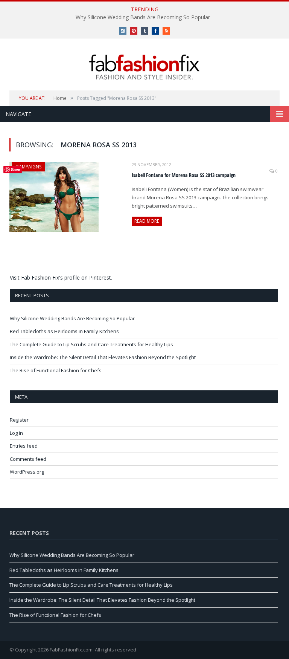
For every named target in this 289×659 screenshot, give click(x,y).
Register (19, 419)
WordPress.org (27, 471)
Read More (146, 221)
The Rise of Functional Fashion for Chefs (56, 370)
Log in (16, 433)
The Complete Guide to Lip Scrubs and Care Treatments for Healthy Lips (91, 344)
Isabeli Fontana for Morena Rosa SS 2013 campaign (184, 175)
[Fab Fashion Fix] (144, 67)
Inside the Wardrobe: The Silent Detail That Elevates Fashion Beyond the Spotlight (103, 357)
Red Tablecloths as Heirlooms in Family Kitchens (64, 331)
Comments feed (28, 459)
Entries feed (24, 445)
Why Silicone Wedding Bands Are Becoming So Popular (143, 17)
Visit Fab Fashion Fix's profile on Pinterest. (61, 277)
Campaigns (28, 167)
